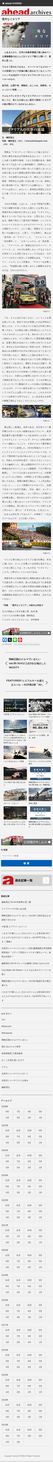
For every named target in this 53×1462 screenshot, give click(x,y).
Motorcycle (23, 644)
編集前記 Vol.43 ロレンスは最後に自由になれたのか (26, 963)
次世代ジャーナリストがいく (15, 1073)
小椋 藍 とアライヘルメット (14, 926)
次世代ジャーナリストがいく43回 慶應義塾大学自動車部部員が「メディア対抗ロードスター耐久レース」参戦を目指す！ (27, 952)
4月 (7, 1118)
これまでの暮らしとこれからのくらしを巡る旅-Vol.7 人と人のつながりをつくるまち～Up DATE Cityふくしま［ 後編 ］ (26, 937)
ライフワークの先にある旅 (14, 909)
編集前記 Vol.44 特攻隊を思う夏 (16, 902)
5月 (40, 1111)
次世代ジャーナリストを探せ (15, 1080)
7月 (18, 1111)
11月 (18, 1130)
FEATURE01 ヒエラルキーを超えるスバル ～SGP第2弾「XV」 (25, 682)
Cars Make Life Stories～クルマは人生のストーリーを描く (26, 972)
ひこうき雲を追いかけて (13, 1060)
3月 (18, 1118)
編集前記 (6, 1087)
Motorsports (34, 644)
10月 (29, 1130)
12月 (7, 1130)
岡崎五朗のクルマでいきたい (15, 1040)
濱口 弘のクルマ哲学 (11, 1047)
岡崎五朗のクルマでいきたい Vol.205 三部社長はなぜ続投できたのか (26, 918)
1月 (40, 1118)
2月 (29, 1118)
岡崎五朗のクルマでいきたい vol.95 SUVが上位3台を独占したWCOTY (27, 663)
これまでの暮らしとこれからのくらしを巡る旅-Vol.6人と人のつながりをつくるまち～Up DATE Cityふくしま (26, 996)
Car (15, 644)
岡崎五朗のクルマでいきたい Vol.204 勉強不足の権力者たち (26, 983)
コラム (5, 1067)
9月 (40, 1130)
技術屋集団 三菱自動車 (12, 1053)
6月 (29, 1111)
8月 (7, 1111)
